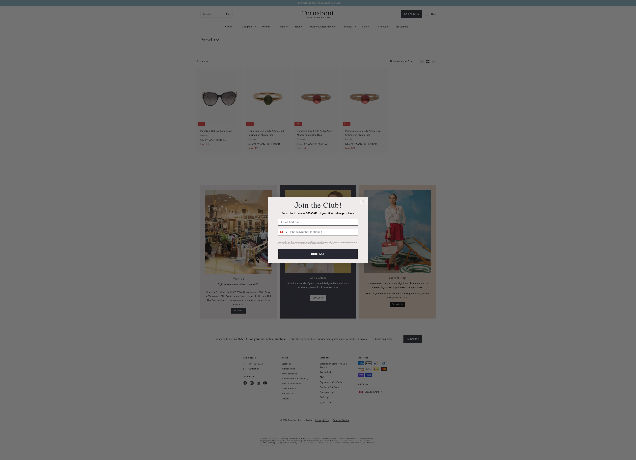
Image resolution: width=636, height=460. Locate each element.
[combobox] (283, 232)
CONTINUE (318, 254)
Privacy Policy (325, 243)
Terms (332, 243)
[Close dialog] (363, 201)
